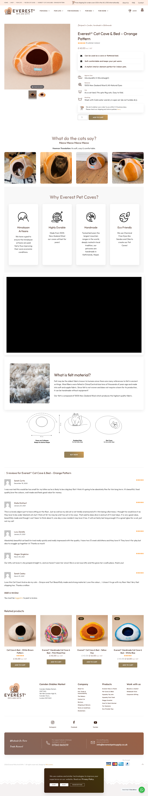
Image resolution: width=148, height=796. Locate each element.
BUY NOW (74, 455)
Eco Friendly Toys (107, 709)
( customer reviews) (93, 43)
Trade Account (16, 746)
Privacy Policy (88, 779)
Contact (141, 3)
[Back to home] (19, 10)
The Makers (81, 696)
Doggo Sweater (107, 700)
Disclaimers (81, 711)
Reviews (80, 702)
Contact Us (81, 699)
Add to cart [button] (20, 665)
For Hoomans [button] (73, 11)
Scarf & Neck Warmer (109, 703)
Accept (54, 784)
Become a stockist (132, 689)
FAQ (133, 3)
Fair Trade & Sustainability (82, 692)
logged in (19, 598)
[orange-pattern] (42, 94)
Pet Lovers (49, 765)
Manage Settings (77, 784)
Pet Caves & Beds (108, 691)
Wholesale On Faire (18, 740)
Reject (64, 784)
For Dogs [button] (43, 11)
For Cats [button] (57, 11)
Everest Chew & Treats (109, 689)
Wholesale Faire (132, 691)
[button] (143, 764)
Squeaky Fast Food (108, 697)
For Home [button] (102, 11)
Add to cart (98, 117)
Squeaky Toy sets (108, 694)
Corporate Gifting (132, 694)
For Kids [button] (88, 11)
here (118, 109)
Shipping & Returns (84, 705)
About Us (126, 3)
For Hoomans (106, 706)
